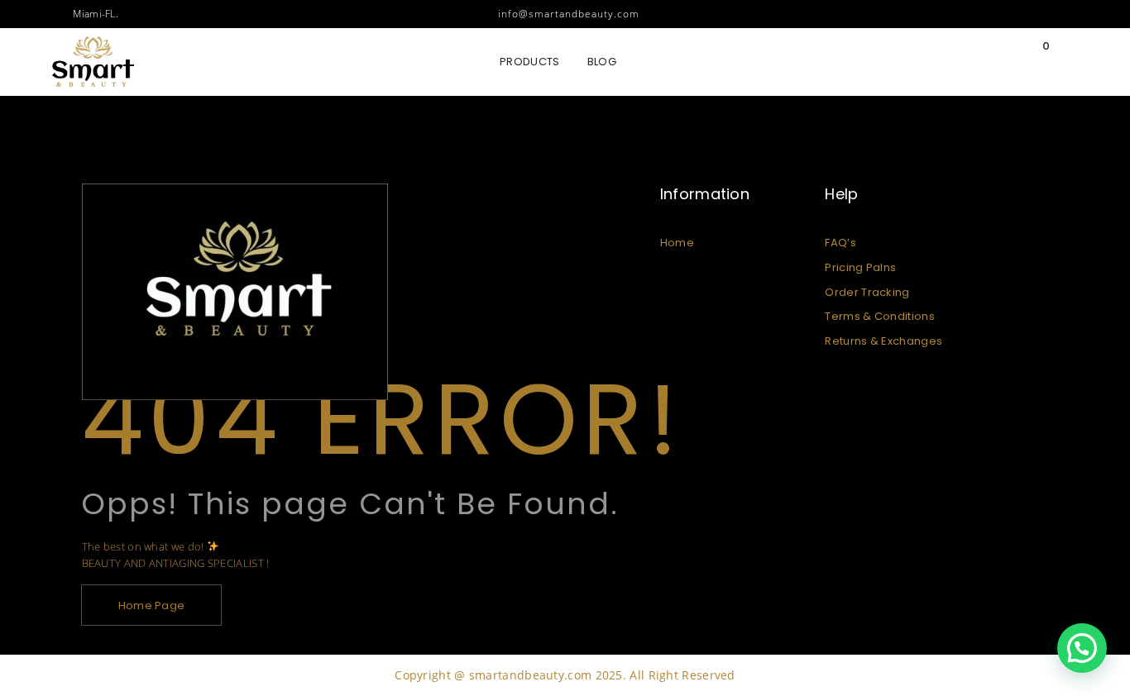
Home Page (151, 605)
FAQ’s (840, 242)
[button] (1082, 648)
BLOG (601, 61)
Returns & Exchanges (883, 341)
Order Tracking (867, 292)
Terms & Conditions (879, 316)
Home (677, 242)
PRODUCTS (529, 61)
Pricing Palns (860, 267)
